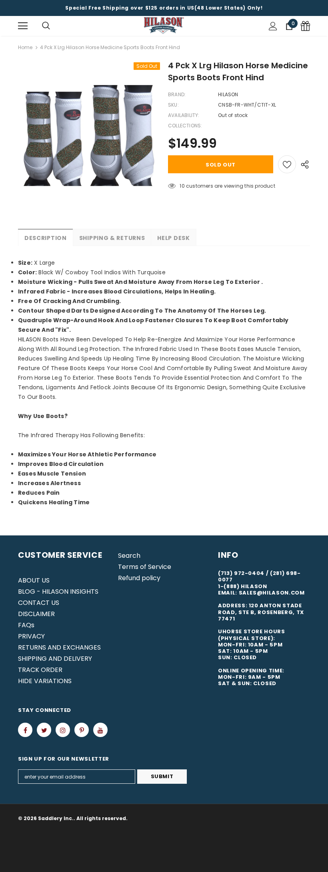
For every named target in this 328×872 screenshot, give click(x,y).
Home (25, 47)
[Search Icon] (46, 26)
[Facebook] (25, 730)
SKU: (173, 104)
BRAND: (177, 94)
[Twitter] (44, 730)
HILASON (228, 94)
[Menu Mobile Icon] (23, 26)
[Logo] (164, 25)
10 (182, 185)
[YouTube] (100, 730)
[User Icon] (273, 26)
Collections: (185, 125)
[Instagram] (63, 730)
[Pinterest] (81, 730)
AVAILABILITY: (184, 115)
